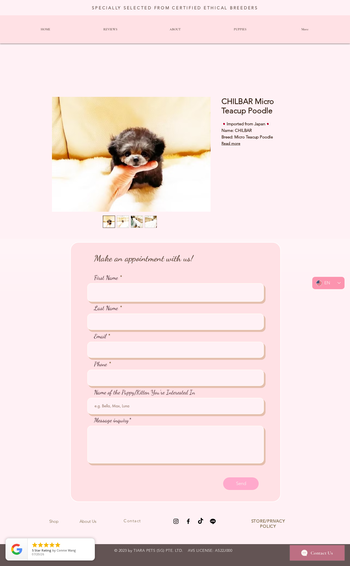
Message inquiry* (112, 420)
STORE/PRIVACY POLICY (268, 523)
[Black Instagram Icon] (176, 521)
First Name (106, 278)
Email (100, 336)
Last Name (106, 308)
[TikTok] (200, 521)
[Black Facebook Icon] (188, 521)
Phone (100, 364)
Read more (230, 143)
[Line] (212, 521)
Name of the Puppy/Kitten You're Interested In (144, 392)
